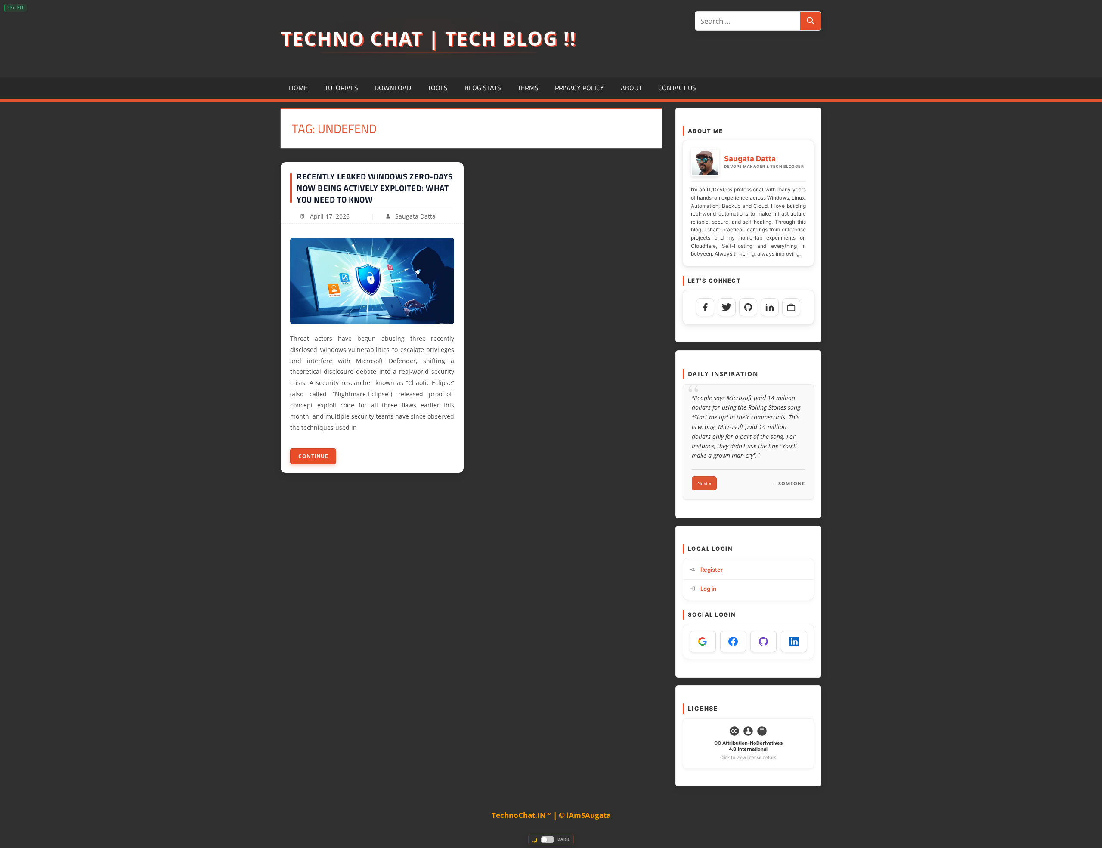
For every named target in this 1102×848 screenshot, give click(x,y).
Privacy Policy (579, 88)
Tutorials (341, 88)
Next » (704, 483)
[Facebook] (705, 307)
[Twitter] (727, 307)
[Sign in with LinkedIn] (794, 641)
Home (298, 88)
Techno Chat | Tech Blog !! (428, 38)
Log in (708, 588)
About (631, 88)
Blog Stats (482, 88)
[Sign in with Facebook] (733, 641)
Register (711, 569)
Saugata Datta (415, 216)
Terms (528, 88)
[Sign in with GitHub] (763, 641)
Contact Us (677, 88)
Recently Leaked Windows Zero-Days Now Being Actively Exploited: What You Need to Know (375, 187)
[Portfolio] (791, 307)
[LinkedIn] (770, 307)
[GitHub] (748, 307)
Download (393, 88)
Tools (437, 88)
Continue (313, 456)
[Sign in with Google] (703, 641)
